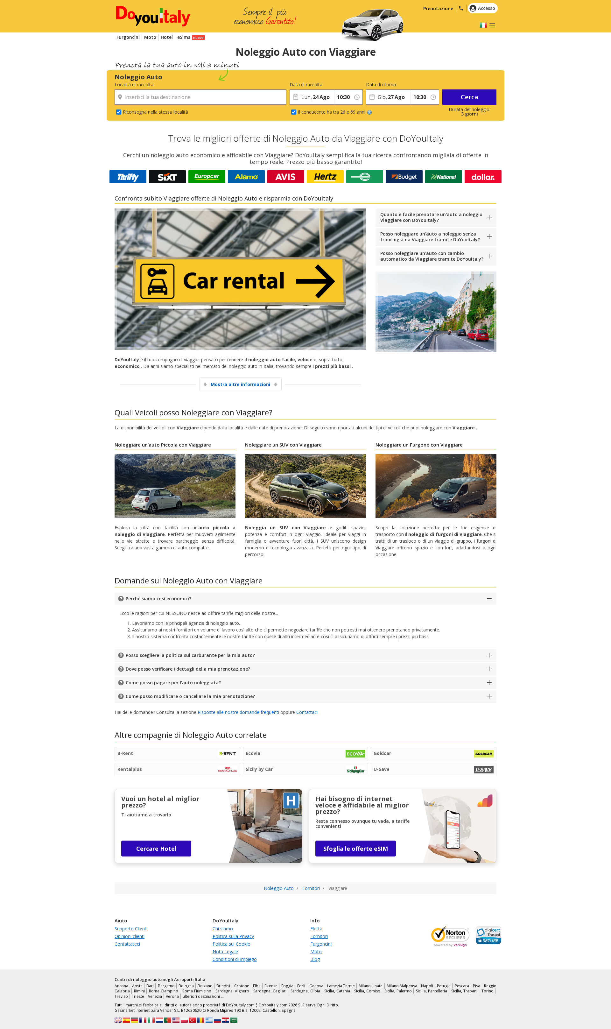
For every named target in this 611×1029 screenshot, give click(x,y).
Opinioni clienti (129, 936)
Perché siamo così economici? (158, 599)
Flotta (316, 929)
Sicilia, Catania (337, 991)
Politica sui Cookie (231, 944)
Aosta (137, 986)
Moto (150, 37)
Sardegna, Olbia (305, 991)
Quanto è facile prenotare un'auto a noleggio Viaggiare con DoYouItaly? (431, 217)
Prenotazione (438, 8)
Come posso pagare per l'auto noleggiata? (173, 683)
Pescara (462, 986)
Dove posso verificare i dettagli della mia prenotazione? (188, 669)
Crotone (241, 986)
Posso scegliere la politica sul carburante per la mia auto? (190, 655)
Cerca (469, 97)
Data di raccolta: (306, 84)
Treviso (121, 996)
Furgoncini (128, 37)
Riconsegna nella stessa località (155, 112)
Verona (172, 996)
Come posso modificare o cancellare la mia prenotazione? (190, 696)
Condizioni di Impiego (235, 959)
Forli (301, 986)
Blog (315, 959)
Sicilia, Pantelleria (431, 991)
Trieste (138, 996)
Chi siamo (223, 929)
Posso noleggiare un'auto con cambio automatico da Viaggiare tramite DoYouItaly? (431, 256)
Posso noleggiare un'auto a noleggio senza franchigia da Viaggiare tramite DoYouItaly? (430, 237)
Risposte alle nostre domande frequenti (238, 712)
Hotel (167, 37)
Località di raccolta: (134, 84)
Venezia (155, 996)
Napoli (427, 986)
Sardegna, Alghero (232, 991)
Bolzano (205, 986)
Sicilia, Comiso (367, 991)
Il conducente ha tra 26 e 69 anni (331, 112)
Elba (257, 986)
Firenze (270, 986)
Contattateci (127, 944)
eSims (183, 37)
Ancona (121, 986)
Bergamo (166, 986)
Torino (487, 991)
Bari (150, 986)
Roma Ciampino (163, 991)
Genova (316, 986)
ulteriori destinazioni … (203, 996)
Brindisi (223, 986)
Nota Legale (225, 951)
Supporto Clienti (131, 929)
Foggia (287, 986)
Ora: (338, 84)
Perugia (444, 986)
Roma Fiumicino (196, 991)
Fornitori (319, 936)
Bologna (186, 986)
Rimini (139, 991)
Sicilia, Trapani (464, 991)
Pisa (476, 986)
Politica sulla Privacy (233, 936)
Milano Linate (371, 986)
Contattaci (307, 712)
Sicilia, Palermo (398, 991)
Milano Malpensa (402, 986)
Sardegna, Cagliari (269, 991)
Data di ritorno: (381, 84)
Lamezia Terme (341, 986)
